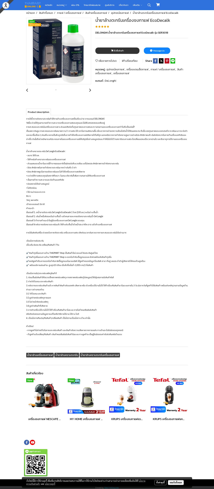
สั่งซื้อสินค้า (118, 50)
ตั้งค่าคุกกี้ (160, 482)
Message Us (159, 50)
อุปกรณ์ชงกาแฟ (116, 69)
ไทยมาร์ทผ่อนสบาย (92, 5)
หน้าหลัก (48, 5)
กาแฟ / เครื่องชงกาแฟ (163, 69)
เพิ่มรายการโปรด (107, 61)
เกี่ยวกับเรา (123, 5)
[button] (149, 5)
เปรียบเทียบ (131, 61)
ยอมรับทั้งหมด (176, 482)
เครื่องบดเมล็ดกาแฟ (138, 69)
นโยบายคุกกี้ (50, 484)
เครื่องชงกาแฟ (121, 73)
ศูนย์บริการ (109, 5)
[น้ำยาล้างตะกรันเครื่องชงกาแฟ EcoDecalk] (58, 51)
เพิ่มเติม (136, 5)
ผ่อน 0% (75, 5)
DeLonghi (110, 81)
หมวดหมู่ (61, 5)
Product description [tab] (38, 112)
